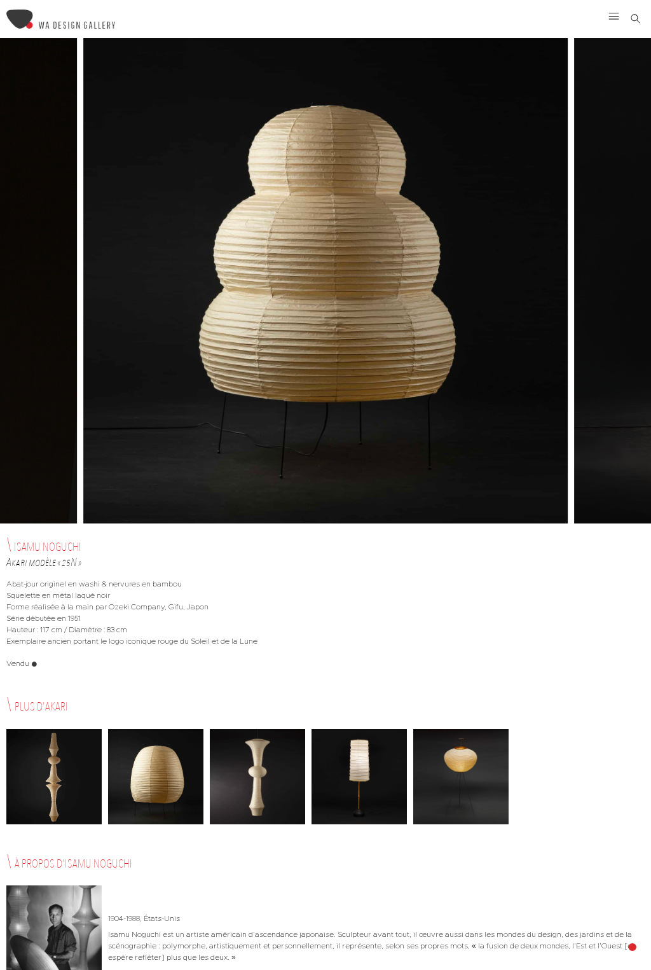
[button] (614, 16)
